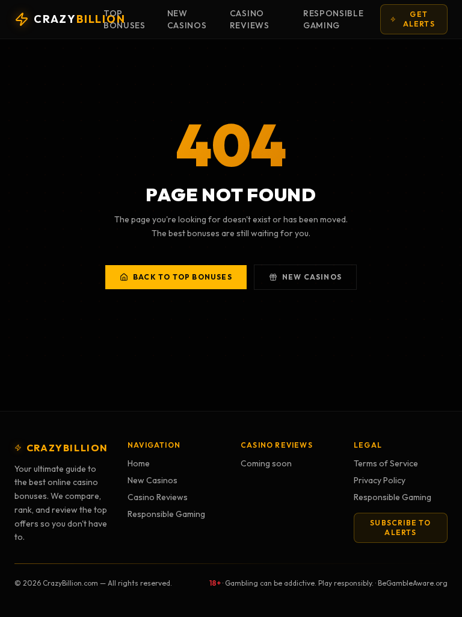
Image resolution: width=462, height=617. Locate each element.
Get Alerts (419, 19)
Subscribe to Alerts (400, 527)
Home (139, 463)
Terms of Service (386, 463)
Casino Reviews (250, 19)
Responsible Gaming (333, 19)
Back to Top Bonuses (182, 276)
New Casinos (187, 19)
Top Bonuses (124, 19)
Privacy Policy (379, 480)
